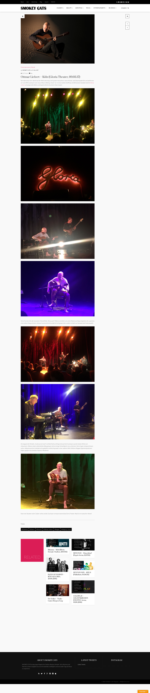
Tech (88, 8)
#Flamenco (25, 529)
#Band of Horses (52, 565)
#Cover (76, 562)
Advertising (34, 2)
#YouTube (54, 593)
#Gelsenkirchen (77, 585)
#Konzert (39, 529)
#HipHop (54, 586)
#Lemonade (76, 546)
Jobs (27, 2)
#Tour (80, 587)
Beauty (69, 8)
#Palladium (76, 565)
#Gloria (50, 567)
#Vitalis (50, 593)
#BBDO (50, 585)
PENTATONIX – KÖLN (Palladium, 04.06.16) (82, 573)
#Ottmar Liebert (48, 529)
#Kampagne (51, 588)
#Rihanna (51, 542)
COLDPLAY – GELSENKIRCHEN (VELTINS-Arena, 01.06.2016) (80, 599)
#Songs (80, 547)
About (22, 2)
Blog (41, 2)
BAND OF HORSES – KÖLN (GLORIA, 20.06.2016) (56, 576)
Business (112, 8)
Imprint (46, 2)
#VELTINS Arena (78, 588)
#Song (50, 591)
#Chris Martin (77, 582)
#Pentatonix (77, 566)
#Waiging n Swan (66, 529)
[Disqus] (58, 629)
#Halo (77, 542)
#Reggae (57, 529)
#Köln (53, 567)
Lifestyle (78, 8)
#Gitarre (32, 529)
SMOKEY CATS (26, 70)
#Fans (75, 541)
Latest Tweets (89, 660)
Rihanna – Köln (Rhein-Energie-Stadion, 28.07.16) (57, 551)
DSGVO (53, 2)
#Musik (80, 563)
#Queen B (76, 547)
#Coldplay (76, 584)
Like (31, 73)
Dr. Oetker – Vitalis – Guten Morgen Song (55, 600)
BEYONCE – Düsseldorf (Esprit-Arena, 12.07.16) (82, 554)
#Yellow (76, 590)
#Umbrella (53, 544)
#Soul (53, 591)
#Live (54, 568)
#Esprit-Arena (77, 539)
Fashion (60, 8)
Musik (33, 67)
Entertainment (99, 8)
